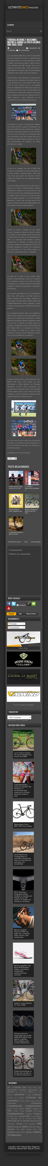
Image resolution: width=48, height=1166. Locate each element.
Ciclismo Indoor (24, 1101)
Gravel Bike (25, 1116)
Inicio (26, 542)
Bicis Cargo (37, 1092)
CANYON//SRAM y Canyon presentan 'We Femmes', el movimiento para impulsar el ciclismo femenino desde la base (22, 790)
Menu (11, 25)
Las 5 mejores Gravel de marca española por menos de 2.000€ (23, 754)
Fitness (16, 1116)
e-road (15, 1111)
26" (8, 1088)
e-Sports (22, 1111)
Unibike (22, 1132)
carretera (19, 1094)
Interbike (38, 1116)
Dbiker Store (23, 648)
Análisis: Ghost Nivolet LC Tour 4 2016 (23, 1004)
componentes (33, 1105)
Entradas (13, 624)
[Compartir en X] (13, 458)
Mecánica (10, 1124)
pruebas (11, 1129)
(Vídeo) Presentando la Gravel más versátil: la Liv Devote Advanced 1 (23, 1073)
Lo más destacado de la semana (24, 1119)
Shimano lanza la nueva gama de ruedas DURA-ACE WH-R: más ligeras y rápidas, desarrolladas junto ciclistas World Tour (22, 1038)
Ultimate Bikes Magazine (30, 1147)
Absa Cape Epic (34, 1087)
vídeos (37, 1131)
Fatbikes (37, 1114)
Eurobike (29, 1114)
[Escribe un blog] (11, 458)
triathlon (10, 1132)
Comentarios (14, 627)
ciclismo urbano (35, 1101)
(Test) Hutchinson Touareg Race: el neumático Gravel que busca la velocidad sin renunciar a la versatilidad (22, 859)
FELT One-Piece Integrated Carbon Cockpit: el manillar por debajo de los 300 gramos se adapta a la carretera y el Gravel (23, 896)
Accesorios (12, 1090)
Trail (39, 1129)
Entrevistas (37, 1111)
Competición (33, 48)
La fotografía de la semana (19, 1118)
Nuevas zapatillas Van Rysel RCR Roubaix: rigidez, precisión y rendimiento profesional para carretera (22, 970)
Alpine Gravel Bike (21, 1092)
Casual (28, 1095)
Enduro (29, 1111)
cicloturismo (36, 1103)
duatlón (21, 1108)
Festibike (10, 1116)
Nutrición (18, 1127)
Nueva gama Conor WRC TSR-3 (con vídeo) (23, 825)
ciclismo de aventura (15, 1098)
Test (34, 1129)
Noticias (11, 1127)
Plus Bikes (37, 1127)
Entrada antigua (35, 542)
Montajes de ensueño (25, 1124)
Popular (11, 614)
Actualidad (22, 1090)
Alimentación (33, 1090)
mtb (39, 48)
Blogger (31, 705)
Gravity (33, 1116)
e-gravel (35, 1109)
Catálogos (36, 1095)
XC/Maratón (11, 50)
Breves (9, 1095)
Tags (20, 614)
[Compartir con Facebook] (15, 458)
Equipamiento (15, 1113)
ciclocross (11, 1103)
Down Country (12, 1108)
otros (25, 1126)
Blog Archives (31, 614)
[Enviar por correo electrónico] (8, 458)
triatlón (17, 1132)
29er (24, 1088)
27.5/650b (16, 1088)
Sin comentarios (24, 50)
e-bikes (28, 1109)
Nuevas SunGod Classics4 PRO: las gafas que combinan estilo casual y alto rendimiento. (22, 933)
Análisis (30, 1092)
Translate (24, 720)
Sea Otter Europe (24, 1129)
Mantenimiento (36, 1121)
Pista (31, 1127)
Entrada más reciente (14, 542)
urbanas (29, 1132)
